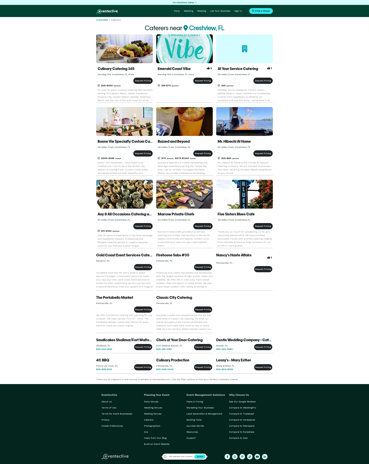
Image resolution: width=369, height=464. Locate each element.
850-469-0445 (164, 369)
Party (177, 11)
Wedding (188, 11)
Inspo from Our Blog (155, 438)
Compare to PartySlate (241, 432)
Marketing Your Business (200, 407)
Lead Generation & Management (204, 413)
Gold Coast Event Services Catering (126, 255)
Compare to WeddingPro (242, 407)
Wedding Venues (153, 407)
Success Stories (195, 425)
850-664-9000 (224, 369)
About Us (106, 401)
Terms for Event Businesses (116, 413)
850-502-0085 (224, 349)
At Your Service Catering (238, 69)
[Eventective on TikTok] (250, 456)
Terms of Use (108, 407)
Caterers (149, 419)
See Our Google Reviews (242, 401)
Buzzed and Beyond (174, 141)
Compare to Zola (238, 438)
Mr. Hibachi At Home (234, 141)
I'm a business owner (183, 2)
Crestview (102, 19)
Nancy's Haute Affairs (234, 255)
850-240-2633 (104, 349)
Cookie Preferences (112, 425)
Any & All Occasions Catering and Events (131, 214)
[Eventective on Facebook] (227, 456)
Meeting (201, 11)
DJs (146, 432)
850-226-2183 (164, 349)
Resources (192, 432)
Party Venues (151, 401)
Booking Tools (194, 419)
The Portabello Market (114, 297)
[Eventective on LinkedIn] (265, 456)
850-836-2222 (104, 369)
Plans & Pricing (195, 401)
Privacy (105, 419)
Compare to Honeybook (242, 419)
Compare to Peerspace (241, 425)
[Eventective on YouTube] (257, 456)
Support (191, 438)
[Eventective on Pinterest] (242, 456)
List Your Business (220, 11)
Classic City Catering (174, 297)
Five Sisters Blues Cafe (236, 214)
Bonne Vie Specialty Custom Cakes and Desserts (138, 141)
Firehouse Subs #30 (172, 255)
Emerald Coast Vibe (174, 69)
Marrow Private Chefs (176, 214)
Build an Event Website (156, 444)
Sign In (238, 11)
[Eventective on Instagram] (235, 456)
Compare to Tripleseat (241, 413)
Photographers (152, 425)
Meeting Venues (152, 413)
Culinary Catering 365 (116, 69)
